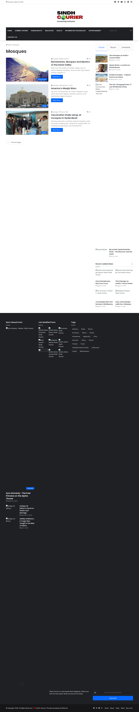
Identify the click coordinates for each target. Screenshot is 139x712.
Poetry (83, 344)
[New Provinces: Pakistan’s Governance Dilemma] (63, 330)
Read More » (57, 77)
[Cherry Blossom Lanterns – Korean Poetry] (63, 343)
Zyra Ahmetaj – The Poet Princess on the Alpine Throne (18, 496)
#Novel (84, 333)
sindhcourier (95, 347)
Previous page (16, 142)
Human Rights (36, 30)
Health (59, 30)
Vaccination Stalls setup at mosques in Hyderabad (66, 116)
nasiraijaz (56, 59)
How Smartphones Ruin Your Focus (103, 282)
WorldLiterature (84, 351)
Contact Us (12, 37)
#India (83, 329)
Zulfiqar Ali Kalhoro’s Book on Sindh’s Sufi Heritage (27, 509)
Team (117, 708)
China (95, 336)
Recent (113, 47)
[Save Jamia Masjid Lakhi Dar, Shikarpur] (124, 295)
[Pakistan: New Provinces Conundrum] (43, 332)
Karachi (91, 340)
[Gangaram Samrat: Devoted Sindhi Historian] (53, 342)
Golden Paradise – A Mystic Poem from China (120, 76)
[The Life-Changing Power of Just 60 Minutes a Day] (102, 165)
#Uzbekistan (76, 336)
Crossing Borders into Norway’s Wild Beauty (104, 303)
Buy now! (129, 708)
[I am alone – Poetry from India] (63, 353)
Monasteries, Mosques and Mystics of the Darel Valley (70, 63)
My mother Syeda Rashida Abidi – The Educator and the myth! (120, 251)
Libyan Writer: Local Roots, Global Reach (119, 66)
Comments (126, 47)
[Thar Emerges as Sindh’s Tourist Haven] (102, 58)
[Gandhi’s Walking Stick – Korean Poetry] (53, 331)
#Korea (90, 329)
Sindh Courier (41, 708)
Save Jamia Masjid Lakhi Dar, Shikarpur (123, 303)
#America (75, 329)
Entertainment (95, 30)
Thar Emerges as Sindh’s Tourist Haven (118, 56)
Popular (102, 47)
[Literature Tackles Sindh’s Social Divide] (43, 343)
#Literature (75, 333)
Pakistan (75, 344)
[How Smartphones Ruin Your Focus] (104, 274)
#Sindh (92, 333)
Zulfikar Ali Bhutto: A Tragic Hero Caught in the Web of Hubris (27, 522)
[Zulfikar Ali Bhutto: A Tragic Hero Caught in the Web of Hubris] (12, 599)
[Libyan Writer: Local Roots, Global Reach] (102, 68)
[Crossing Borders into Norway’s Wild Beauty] (104, 295)
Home (9, 30)
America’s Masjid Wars (63, 88)
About (112, 708)
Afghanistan (86, 336)
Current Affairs (21, 30)
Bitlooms (65, 708)
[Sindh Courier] (69, 15)
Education (49, 30)
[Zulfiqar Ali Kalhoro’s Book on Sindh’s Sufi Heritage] (12, 509)
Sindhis (74, 351)
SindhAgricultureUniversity (80, 347)
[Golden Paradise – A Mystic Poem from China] (102, 78)
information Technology (75, 30)
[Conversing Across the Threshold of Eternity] (53, 353)
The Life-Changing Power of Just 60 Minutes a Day (120, 85)
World (123, 708)
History (83, 340)
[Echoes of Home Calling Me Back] (43, 351)
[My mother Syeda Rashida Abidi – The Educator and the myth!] (102, 252)
